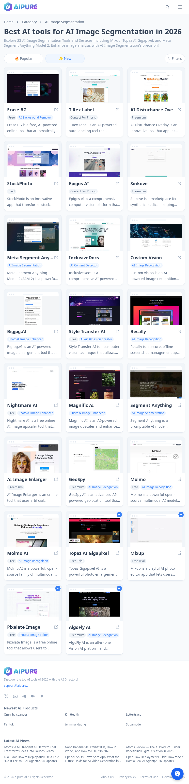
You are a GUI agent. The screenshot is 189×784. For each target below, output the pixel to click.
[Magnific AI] (94, 384)
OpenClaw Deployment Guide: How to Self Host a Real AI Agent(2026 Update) (154, 759)
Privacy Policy (127, 777)
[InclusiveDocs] (94, 236)
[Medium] (33, 696)
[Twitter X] (6, 696)
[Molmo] (156, 458)
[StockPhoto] (33, 162)
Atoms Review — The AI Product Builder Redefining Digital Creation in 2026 (153, 749)
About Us (107, 777)
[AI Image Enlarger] (33, 458)
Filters (177, 58)
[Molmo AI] (33, 532)
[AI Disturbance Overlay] (156, 88)
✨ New (65, 58)
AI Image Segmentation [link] (64, 22)
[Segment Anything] (156, 384)
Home (9, 22)
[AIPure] (20, 6)
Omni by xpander (15, 715)
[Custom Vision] (156, 236)
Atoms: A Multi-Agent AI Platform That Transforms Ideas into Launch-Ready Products (30, 749)
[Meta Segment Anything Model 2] (33, 236)
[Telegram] (24, 696)
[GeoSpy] (94, 458)
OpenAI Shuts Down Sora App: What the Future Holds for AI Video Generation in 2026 (92, 759)
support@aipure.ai (16, 685)
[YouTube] (15, 696)
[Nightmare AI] (33, 384)
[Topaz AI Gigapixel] (94, 532)
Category (29, 22)
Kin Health (72, 715)
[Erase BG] (33, 88)
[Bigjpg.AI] (33, 310)
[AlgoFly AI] (94, 606)
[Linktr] (41, 696)
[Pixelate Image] (33, 606)
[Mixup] (156, 532)
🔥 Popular (24, 58)
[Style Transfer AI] (94, 310)
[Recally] (156, 310)
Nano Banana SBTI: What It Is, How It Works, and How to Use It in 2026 (90, 749)
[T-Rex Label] (94, 88)
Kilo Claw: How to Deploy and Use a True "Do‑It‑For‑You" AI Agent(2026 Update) (31, 759)
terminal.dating (75, 724)
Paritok (9, 724)
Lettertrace (133, 715)
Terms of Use (149, 777)
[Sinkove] (156, 162)
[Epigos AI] (94, 162)
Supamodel (134, 724)
